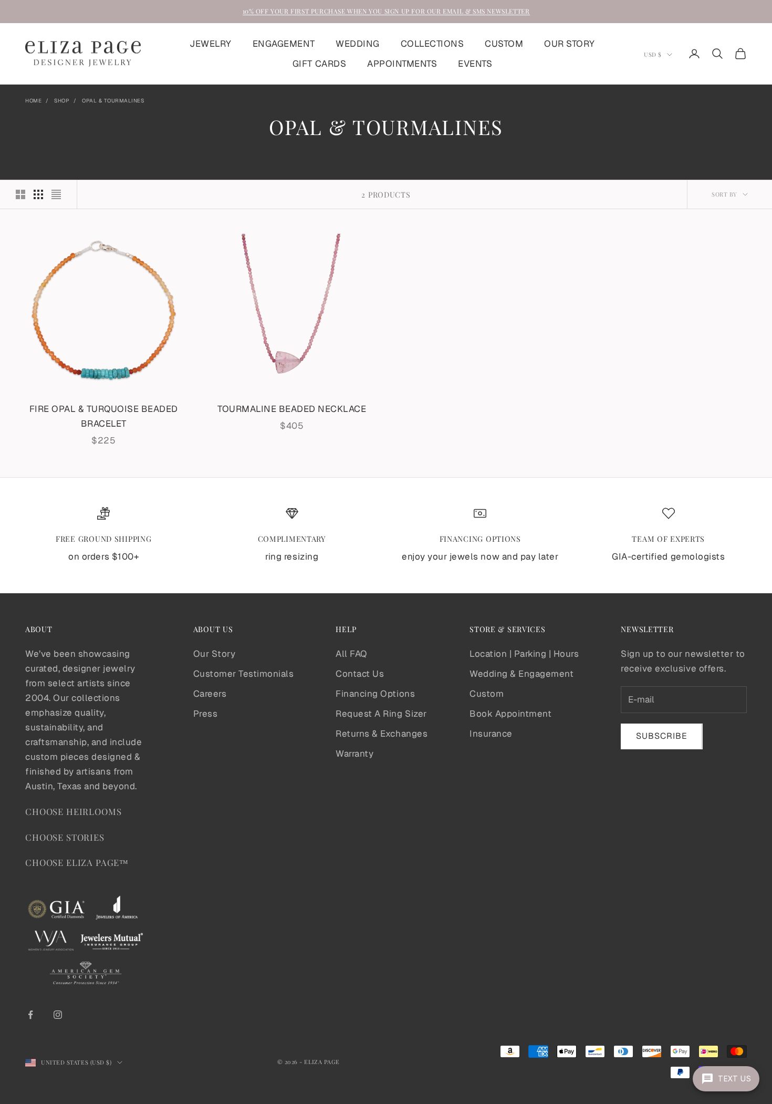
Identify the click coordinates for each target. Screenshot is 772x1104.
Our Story (214, 653)
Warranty (354, 753)
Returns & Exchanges (381, 733)
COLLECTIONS (432, 43)
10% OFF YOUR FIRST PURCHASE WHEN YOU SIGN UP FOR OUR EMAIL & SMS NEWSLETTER (386, 11)
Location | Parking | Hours (524, 653)
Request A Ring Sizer (381, 713)
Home (33, 100)
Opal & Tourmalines (113, 100)
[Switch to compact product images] (56, 194)
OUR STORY (569, 43)
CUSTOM (504, 43)
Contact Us (360, 673)
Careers (210, 693)
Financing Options (375, 693)
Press (205, 713)
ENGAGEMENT (284, 43)
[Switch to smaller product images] (38, 194)
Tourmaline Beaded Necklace (291, 409)
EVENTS (475, 63)
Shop (61, 100)
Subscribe (661, 735)
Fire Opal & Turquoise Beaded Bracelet (103, 416)
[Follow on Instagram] (58, 1014)
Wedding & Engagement (521, 673)
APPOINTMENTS (402, 63)
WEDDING (358, 43)
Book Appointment (510, 713)
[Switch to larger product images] (20, 194)
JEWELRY (211, 43)
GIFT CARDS (319, 63)
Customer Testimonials (243, 673)
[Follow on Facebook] (30, 1014)
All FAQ (351, 653)
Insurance (491, 733)
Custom (487, 693)
